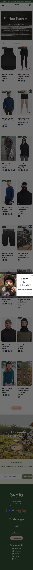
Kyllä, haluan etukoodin (24, 289)
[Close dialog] (32, 275)
